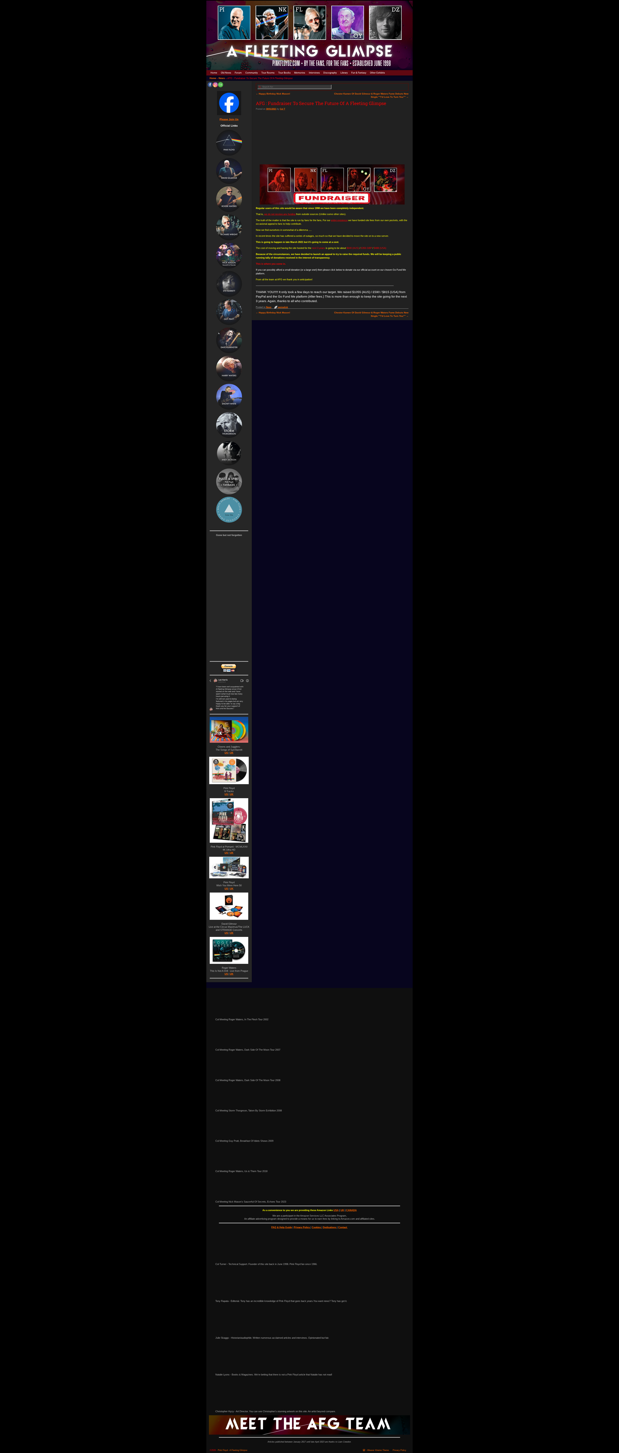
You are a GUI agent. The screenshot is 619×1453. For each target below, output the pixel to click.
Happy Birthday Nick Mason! (273, 94)
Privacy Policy (302, 1227)
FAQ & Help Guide (281, 1227)
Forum (238, 72)
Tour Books (284, 72)
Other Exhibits (377, 72)
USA (336, 1210)
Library (344, 72)
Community (251, 72)
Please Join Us (229, 119)
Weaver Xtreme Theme (378, 1450)
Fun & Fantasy (358, 72)
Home (214, 72)
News (222, 78)
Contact (343, 1227)
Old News (226, 72)
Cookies (317, 1227)
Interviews (314, 72)
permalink (283, 307)
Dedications (330, 1227)
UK (231, 752)
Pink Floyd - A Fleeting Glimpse (232, 1450)
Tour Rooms (268, 72)
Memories (299, 72)
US (226, 752)
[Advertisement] (332, 135)
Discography (330, 72)
